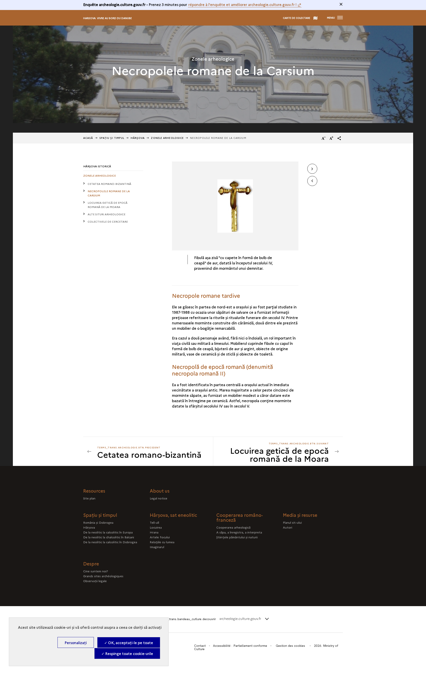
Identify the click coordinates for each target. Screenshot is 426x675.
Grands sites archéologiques (103, 576)
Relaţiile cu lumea (162, 542)
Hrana (154, 532)
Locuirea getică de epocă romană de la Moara (107, 205)
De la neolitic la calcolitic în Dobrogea (110, 542)
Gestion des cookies (290, 645)
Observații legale (95, 581)
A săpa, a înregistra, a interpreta (239, 532)
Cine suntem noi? (95, 571)
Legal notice (158, 498)
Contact (200, 646)
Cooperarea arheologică (233, 527)
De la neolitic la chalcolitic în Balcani (108, 537)
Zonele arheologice (167, 138)
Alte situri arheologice (106, 214)
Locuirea (156, 527)
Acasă (88, 138)
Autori (287, 527)
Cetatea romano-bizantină (109, 184)
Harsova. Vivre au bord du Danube (107, 18)
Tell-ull (154, 522)
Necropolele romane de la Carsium (109, 193)
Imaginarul (157, 547)
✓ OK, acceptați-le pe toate (128, 642)
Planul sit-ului (292, 522)
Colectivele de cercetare (108, 221)
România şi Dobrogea (98, 522)
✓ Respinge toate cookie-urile (127, 653)
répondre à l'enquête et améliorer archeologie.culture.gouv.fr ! (242, 4)
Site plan (89, 498)
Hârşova (138, 138)
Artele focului (160, 537)
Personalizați (76, 642)
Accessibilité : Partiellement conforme (240, 646)
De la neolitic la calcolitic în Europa (108, 532)
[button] (339, 138)
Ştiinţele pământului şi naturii (237, 537)
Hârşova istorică (97, 166)
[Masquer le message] (341, 4)
